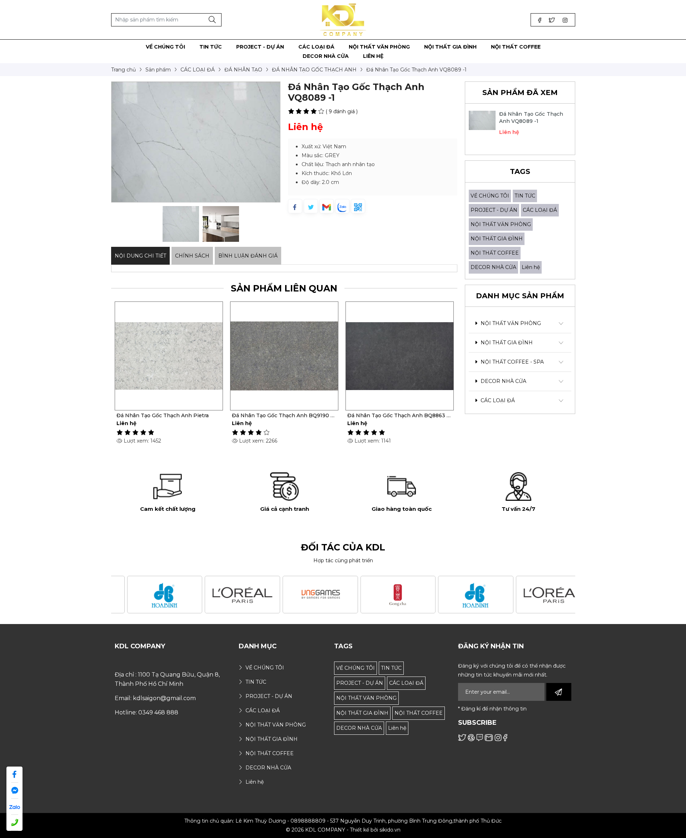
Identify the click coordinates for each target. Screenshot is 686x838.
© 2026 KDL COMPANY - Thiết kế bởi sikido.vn (343, 830)
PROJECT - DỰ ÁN (494, 210)
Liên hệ (531, 267)
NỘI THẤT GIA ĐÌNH (497, 238)
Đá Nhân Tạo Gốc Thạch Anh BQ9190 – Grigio (282, 415)
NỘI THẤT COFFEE (495, 253)
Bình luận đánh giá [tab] (248, 256)
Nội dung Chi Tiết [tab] (140, 256)
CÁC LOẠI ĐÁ (540, 210)
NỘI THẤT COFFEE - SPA (511, 362)
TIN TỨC (524, 196)
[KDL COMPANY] (343, 19)
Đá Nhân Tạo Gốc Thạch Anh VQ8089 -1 (531, 117)
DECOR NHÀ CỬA (493, 267)
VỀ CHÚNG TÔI (490, 196)
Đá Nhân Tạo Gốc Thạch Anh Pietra (162, 415)
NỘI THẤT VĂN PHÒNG (501, 224)
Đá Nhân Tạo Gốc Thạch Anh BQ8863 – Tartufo (398, 415)
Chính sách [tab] (192, 256)
